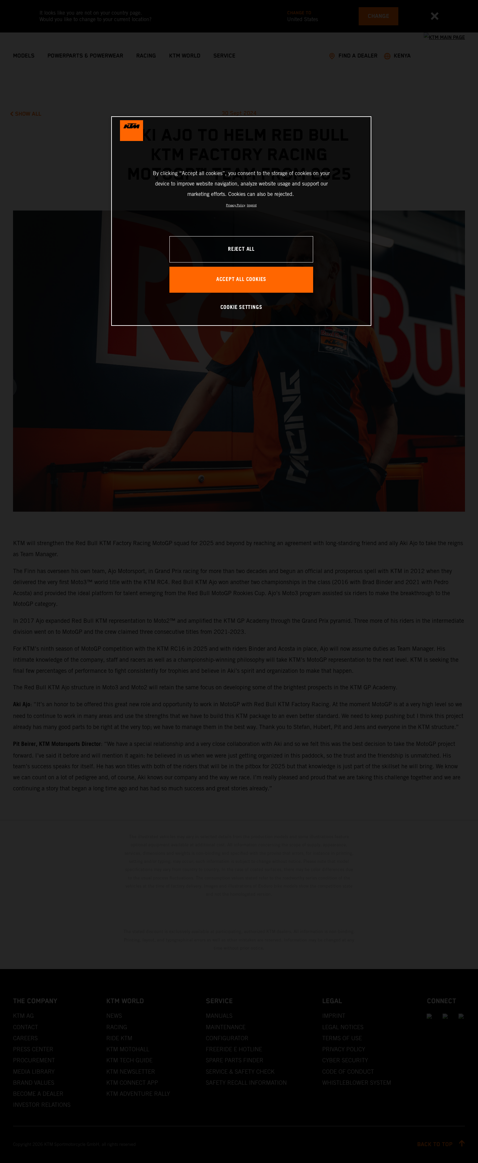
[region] (241, 221)
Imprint (252, 205)
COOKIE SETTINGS (241, 307)
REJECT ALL (241, 249)
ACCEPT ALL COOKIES (241, 280)
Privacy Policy (235, 205)
